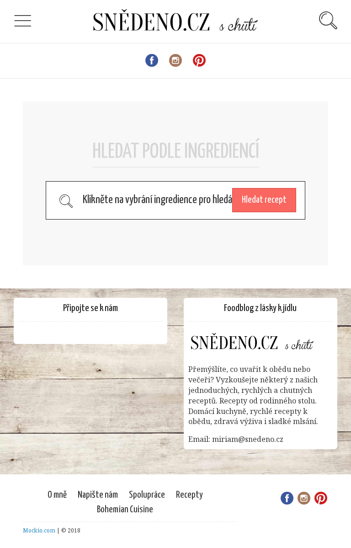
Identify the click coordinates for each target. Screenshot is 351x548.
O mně (57, 495)
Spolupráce (147, 495)
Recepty (189, 495)
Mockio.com (39, 530)
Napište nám (98, 495)
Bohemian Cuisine (125, 509)
